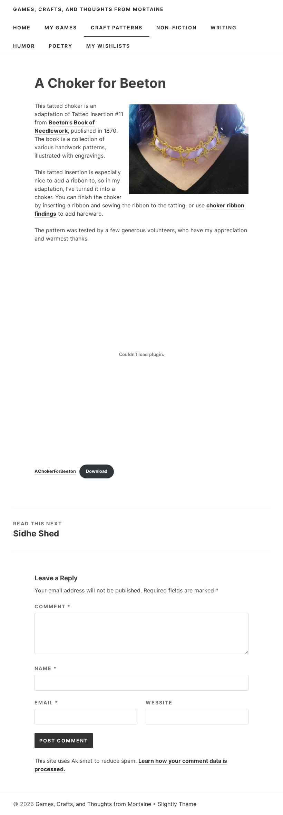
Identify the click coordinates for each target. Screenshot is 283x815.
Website (159, 702)
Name (46, 668)
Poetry (60, 46)
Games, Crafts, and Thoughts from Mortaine (88, 9)
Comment (53, 606)
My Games (61, 27)
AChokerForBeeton (55, 471)
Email (46, 702)
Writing (224, 27)
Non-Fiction (176, 27)
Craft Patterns (117, 27)
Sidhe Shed (36, 533)
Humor (24, 46)
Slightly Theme (177, 803)
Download (96, 471)
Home (22, 27)
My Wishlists (108, 46)
